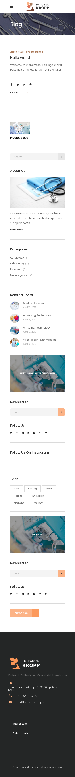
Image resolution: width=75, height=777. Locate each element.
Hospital (18, 495)
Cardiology (17, 257)
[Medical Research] (14, 305)
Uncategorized (34, 51)
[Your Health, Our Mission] (14, 342)
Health (49, 488)
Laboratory (17, 263)
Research (16, 269)
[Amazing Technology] (14, 330)
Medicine (19, 502)
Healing (32, 488)
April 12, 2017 (29, 307)
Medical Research (34, 303)
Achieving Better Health (38, 315)
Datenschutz (20, 733)
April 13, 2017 (29, 319)
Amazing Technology (37, 327)
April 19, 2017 (30, 343)
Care (16, 488)
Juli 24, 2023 (17, 51)
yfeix (16, 92)
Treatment (38, 502)
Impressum (20, 723)
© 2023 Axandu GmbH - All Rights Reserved (37, 767)
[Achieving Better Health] (14, 318)
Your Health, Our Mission (39, 339)
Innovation (38, 495)
